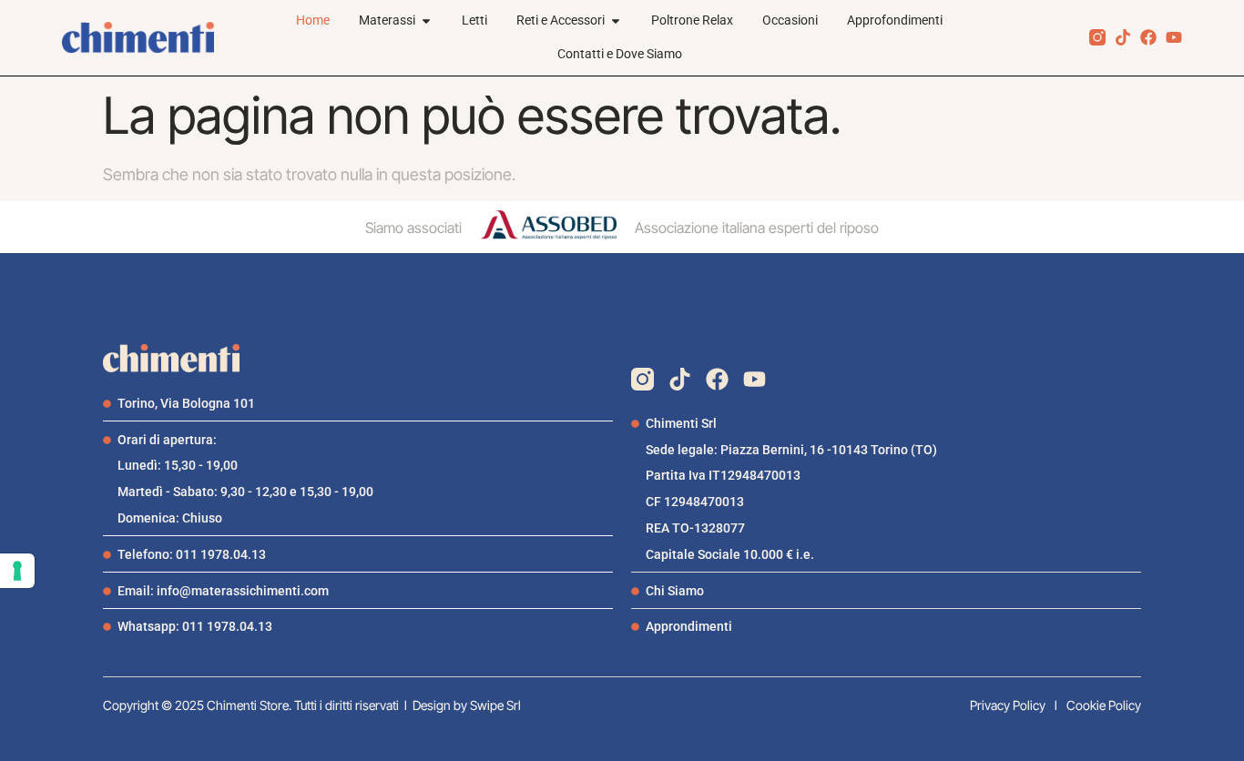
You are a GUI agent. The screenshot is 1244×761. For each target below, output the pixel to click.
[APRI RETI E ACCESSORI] (615, 20)
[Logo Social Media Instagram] (1097, 37)
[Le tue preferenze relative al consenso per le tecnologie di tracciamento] (17, 570)
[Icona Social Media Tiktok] (1123, 37)
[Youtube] (1174, 37)
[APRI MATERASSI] (426, 20)
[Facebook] (1148, 37)
